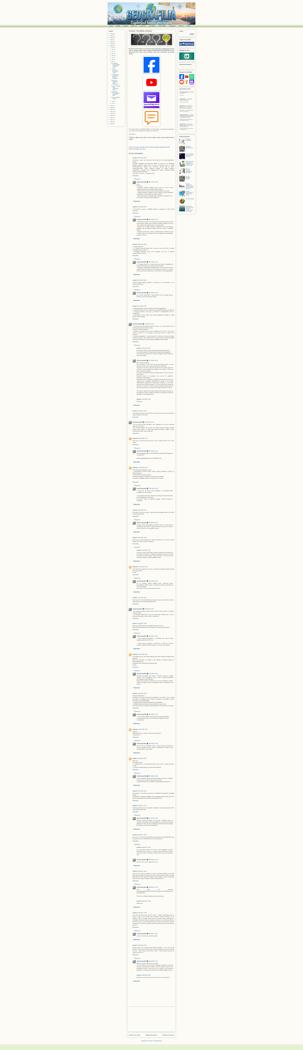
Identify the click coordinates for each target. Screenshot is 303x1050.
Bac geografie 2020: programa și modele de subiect (115, 65)
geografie (156, 147)
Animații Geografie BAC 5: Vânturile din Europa (190, 193)
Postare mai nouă (134, 1035)
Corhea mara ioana (184, 100)
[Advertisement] (151, 1019)
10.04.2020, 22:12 (142, 306)
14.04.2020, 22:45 (146, 399)
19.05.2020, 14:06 (142, 654)
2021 (111, 43)
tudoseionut (143, 149)
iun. (113, 57)
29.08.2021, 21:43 (153, 859)
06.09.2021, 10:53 (142, 912)
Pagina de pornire (151, 1035)
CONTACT (181, 26)
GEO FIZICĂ (143, 26)
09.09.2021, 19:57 (153, 933)
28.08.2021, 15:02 (146, 847)
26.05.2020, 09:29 (141, 758)
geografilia (162, 147)
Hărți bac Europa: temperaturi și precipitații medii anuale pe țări (190, 163)
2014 (111, 115)
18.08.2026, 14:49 (146, 975)
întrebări (168, 147)
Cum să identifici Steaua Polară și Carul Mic (189, 155)
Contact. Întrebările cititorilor (140, 31)
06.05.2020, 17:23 (142, 438)
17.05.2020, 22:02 (142, 597)
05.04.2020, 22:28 (142, 157)
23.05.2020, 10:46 (142, 729)
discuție (147, 147)
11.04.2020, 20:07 (145, 348)
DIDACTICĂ (134, 26)
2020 (111, 45)
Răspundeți (135, 175)
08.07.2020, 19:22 (142, 791)
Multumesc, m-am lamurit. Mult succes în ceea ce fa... (186, 107)
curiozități (141, 147)
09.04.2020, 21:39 (142, 280)
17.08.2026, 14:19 (142, 945)
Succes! (183, 93)
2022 (111, 41)
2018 (111, 107)
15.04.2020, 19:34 (142, 411)
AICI (137, 52)
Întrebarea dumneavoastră (189, 147)
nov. (113, 49)
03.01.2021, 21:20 (142, 805)
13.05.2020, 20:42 (142, 467)
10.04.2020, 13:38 (153, 292)
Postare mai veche (168, 1035)
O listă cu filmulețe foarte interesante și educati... (115, 88)
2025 (111, 35)
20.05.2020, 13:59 (153, 673)
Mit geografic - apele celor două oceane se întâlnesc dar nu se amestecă (189, 209)
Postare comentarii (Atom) (155, 1040)
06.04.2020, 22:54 (153, 219)
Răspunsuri (137, 179)
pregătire (136, 149)
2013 (111, 117)
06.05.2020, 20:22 (153, 451)
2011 (111, 121)
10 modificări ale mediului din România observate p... (115, 76)
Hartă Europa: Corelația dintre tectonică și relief (115, 93)
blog (137, 147)
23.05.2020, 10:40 (142, 693)
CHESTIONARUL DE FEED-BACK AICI (163, 50)
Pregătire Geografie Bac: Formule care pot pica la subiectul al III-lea (189, 186)
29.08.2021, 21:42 (153, 887)
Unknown (135, 438)
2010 (111, 123)
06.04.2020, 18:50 (153, 182)
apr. (113, 61)
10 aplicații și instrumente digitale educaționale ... (115, 82)
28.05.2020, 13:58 (153, 776)
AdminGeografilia (141, 182)
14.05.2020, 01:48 (153, 488)
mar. (113, 101)
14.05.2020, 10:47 (146, 550)
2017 (111, 109)
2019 (111, 105)
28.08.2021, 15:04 (142, 871)
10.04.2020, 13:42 (153, 262)
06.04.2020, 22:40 (142, 206)
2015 (111, 113)
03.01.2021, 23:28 (153, 818)
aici (157, 130)
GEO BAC (125, 26)
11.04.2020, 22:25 (153, 360)
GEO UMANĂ (152, 26)
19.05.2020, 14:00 (142, 623)
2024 (111, 37)
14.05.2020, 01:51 (153, 522)
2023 (111, 39)
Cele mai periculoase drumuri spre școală (114, 70)
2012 (111, 119)
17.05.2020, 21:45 (142, 566)
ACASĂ (111, 26)
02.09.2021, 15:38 (146, 901)
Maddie (135, 758)
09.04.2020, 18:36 (142, 244)
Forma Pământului (190, 198)
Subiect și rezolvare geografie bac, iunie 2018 (189, 170)
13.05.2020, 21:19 (142, 510)
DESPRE (118, 26)
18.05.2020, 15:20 (153, 581)
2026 (111, 33)
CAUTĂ (188, 26)
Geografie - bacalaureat (188, 139)
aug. (113, 55)
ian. (113, 103)
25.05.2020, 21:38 (153, 743)
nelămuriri (131, 149)
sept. (113, 53)
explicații (151, 147)
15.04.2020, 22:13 (149, 422)
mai (113, 59)
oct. (113, 51)
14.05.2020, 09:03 (142, 537)
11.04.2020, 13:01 (149, 324)
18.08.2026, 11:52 (153, 961)
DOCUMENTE (172, 26)
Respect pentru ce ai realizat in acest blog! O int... (186, 126)
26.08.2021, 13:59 (142, 834)
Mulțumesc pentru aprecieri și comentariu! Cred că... (186, 117)
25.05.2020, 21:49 (153, 714)
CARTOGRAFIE (162, 26)
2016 (111, 111)
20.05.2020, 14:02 (153, 636)
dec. (113, 47)
